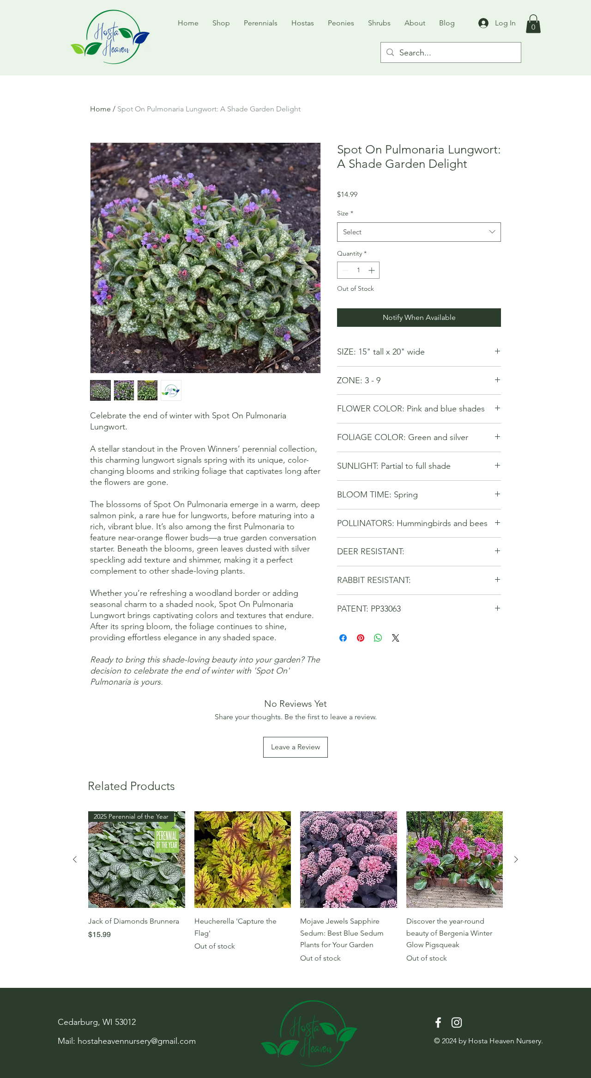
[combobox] (419, 232)
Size (345, 213)
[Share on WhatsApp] (378, 637)
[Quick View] (242, 859)
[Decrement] (344, 270)
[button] (533, 23)
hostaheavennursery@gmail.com (137, 1041)
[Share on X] (395, 637)
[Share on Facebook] (343, 637)
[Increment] (372, 270)
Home (100, 108)
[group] (295, 887)
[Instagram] (457, 1022)
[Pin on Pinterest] (360, 637)
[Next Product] (516, 859)
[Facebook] (438, 1022)
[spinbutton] (358, 270)
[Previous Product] (74, 859)
